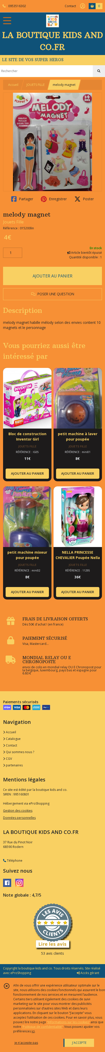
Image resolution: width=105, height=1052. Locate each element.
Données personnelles (19, 818)
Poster (88, 198)
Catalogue (13, 739)
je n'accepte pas (26, 1043)
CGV (8, 758)
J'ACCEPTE (79, 1043)
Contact (70, 6)
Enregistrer (57, 198)
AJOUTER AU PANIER (52, 276)
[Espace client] (82, 6)
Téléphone (14, 860)
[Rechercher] (99, 71)
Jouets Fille (13, 222)
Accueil (13, 85)
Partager (25, 198)
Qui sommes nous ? (19, 752)
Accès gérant (89, 973)
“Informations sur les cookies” (68, 1022)
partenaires (14, 765)
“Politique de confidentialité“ (42, 1026)
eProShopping (20, 973)
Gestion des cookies (17, 810)
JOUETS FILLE (36, 85)
